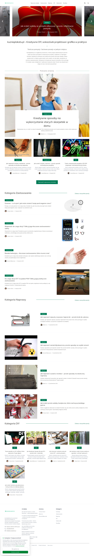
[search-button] (84, 3)
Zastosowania (44, 3)
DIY (54, 3)
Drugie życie (47, 114)
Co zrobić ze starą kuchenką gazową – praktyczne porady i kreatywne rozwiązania (29, 517)
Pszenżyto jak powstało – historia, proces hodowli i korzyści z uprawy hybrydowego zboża (29, 522)
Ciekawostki (59, 3)
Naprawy (50, 3)
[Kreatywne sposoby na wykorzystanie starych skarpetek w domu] (47, 105)
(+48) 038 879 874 (10, 528)
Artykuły (24, 509)
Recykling (65, 3)
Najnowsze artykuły (35, 3)
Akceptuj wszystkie (15, 552)
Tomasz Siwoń (42, 511)
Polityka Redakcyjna (42, 545)
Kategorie (59, 509)
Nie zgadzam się (15, 549)
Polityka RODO (34, 545)
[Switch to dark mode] (88, 3)
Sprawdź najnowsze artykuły (47, 182)
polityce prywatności (20, 545)
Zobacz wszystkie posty (82, 193)
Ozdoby (47, 22)
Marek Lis (41, 514)
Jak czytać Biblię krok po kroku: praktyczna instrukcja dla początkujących (28, 528)
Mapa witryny (50, 545)
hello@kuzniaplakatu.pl (11, 530)
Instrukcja (58, 511)
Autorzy (41, 509)
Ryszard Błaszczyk (43, 516)
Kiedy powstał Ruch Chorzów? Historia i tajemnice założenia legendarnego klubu (28, 533)
